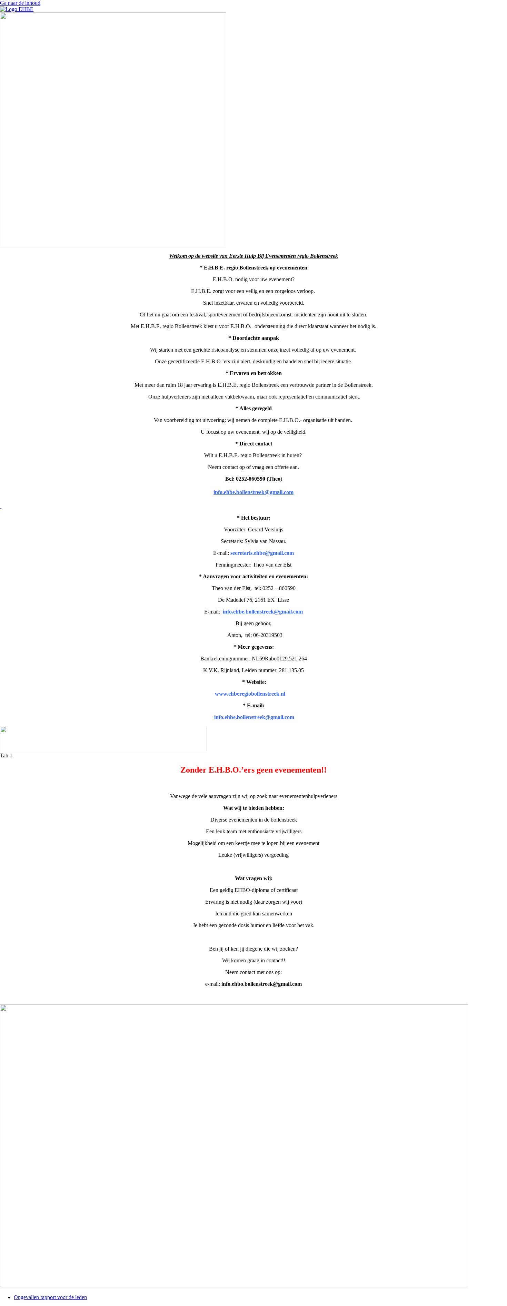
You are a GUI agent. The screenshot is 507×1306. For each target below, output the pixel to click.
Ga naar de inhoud (20, 3)
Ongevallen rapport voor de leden (50, 1297)
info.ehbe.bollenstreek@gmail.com (263, 612)
